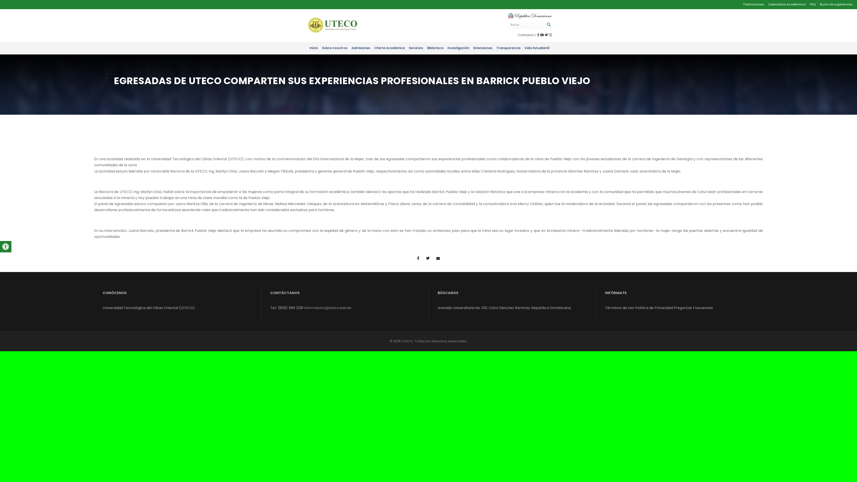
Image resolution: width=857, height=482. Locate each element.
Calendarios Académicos (787, 4)
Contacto (526, 35)
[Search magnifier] (549, 24)
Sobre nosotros (334, 48)
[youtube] (542, 35)
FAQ (813, 4)
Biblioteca (435, 48)
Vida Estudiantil (536, 48)
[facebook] (538, 35)
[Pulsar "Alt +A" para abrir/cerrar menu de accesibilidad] (5, 246)
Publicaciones (753, 4)
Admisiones (361, 48)
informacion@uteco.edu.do (328, 307)
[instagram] (550, 35)
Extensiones (482, 48)
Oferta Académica (389, 48)
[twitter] (546, 35)
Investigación (458, 48)
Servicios (416, 48)
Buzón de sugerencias (836, 4)
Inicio (314, 48)
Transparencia (508, 48)
